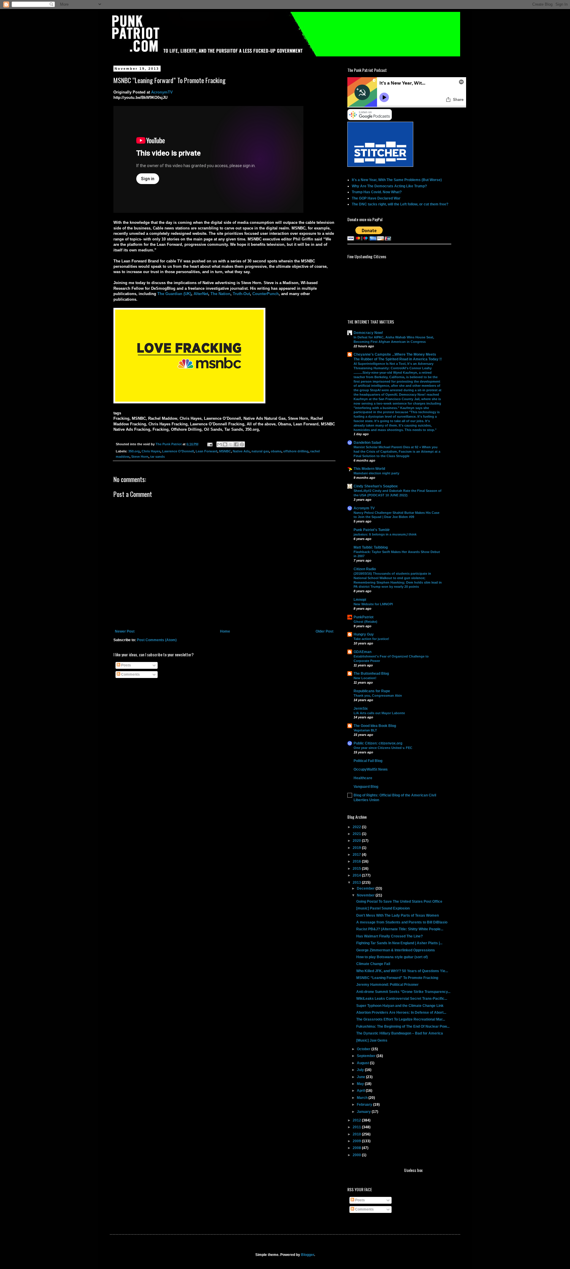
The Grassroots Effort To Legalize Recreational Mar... (400, 1019)
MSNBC (225, 451)
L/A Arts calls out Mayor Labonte (379, 713)
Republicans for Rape (372, 691)
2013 (357, 882)
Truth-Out (241, 293)
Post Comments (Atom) (157, 640)
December (366, 888)
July (361, 1070)
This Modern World (369, 469)
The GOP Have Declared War (376, 198)
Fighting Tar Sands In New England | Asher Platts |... (399, 943)
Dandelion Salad (367, 443)
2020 (357, 841)
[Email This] (219, 444)
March (362, 1098)
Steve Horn (139, 456)
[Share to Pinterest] (242, 444)
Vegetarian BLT (365, 730)
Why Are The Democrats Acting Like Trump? (389, 186)
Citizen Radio (365, 569)
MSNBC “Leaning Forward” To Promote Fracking (397, 978)
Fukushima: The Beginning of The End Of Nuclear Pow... (402, 1026)
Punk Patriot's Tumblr (372, 530)
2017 (357, 855)
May (361, 1084)
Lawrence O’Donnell (178, 451)
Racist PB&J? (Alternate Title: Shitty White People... (399, 929)
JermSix (361, 708)
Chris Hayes (151, 451)
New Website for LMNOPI (373, 604)
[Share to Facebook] (236, 444)
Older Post (324, 631)
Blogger (307, 1255)
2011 (357, 1127)
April (361, 1091)
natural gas (260, 451)
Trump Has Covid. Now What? (377, 192)
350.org (134, 451)
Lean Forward (206, 451)
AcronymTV (162, 92)
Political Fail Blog (368, 761)
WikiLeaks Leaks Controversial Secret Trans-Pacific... (401, 998)
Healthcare (363, 778)
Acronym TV (364, 508)
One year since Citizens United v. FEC (383, 748)
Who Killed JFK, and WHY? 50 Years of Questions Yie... (402, 971)
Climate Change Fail (373, 964)
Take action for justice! (371, 639)
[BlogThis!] (225, 444)
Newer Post (124, 631)
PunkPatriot (363, 617)
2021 (357, 834)
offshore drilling (295, 451)
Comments (130, 674)
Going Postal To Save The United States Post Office (399, 901)
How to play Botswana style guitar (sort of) (392, 957)
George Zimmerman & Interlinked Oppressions (395, 950)
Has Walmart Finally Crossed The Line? (389, 936)
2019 (357, 848)
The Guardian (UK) (174, 293)
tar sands (157, 456)
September (366, 1056)
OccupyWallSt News (371, 769)
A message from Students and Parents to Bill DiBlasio (401, 922)
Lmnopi (360, 600)
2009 (357, 1141)
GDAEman (362, 652)
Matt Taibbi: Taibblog (371, 547)
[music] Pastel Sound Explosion (383, 908)
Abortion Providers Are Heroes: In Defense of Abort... (401, 1012)
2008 (357, 1148)
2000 (357, 1155)
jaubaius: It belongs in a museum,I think (385, 534)
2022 (357, 827)
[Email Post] (209, 444)
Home (225, 631)
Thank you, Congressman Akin (378, 695)
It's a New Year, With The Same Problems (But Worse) (397, 180)
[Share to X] (231, 444)
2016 (357, 861)
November (366, 895)
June (361, 1077)
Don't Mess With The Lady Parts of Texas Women (397, 915)
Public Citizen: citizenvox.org (378, 743)
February (365, 1104)
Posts (125, 665)
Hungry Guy (364, 634)
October (364, 1049)
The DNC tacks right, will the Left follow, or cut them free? (400, 204)
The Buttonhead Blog (371, 673)
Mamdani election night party (376, 473)
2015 (357, 868)
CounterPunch (265, 293)
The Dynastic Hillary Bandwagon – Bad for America (399, 1033)
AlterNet (201, 293)
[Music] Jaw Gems (371, 1040)
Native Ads (241, 451)
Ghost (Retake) (365, 621)
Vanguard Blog (366, 787)
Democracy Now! (368, 333)
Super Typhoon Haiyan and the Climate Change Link (400, 1006)
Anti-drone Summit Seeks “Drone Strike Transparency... (403, 992)
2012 (357, 1120)
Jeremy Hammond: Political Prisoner (387, 985)
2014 (357, 875)
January (364, 1112)
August (363, 1063)
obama (276, 451)
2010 (357, 1134)
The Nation (220, 293)
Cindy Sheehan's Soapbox (376, 486)
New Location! (365, 678)
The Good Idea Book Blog (375, 726)
